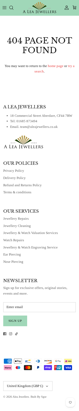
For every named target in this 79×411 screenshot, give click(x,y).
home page (55, 66)
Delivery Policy (14, 178)
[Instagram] (10, 333)
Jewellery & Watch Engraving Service (30, 247)
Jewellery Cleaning (17, 226)
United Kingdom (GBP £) (25, 386)
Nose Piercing (13, 262)
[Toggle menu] (4, 7)
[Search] (13, 7)
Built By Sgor (39, 396)
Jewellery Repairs (16, 219)
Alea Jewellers (21, 396)
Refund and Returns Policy (22, 185)
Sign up (15, 320)
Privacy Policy (13, 171)
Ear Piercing (12, 254)
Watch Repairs (13, 240)
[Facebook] (4, 333)
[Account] (65, 7)
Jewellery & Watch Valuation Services (30, 233)
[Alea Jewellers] (39, 7)
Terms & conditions (17, 192)
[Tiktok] (16, 333)
